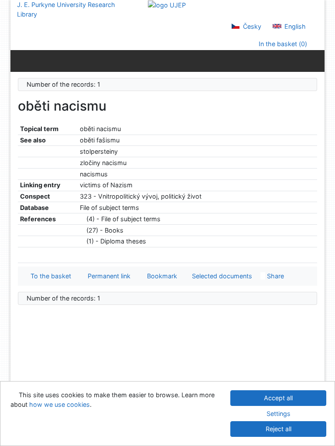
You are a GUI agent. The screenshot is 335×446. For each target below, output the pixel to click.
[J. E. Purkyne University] (167, 4)
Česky (251, 26)
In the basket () (282, 43)
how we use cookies (59, 404)
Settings (279, 413)
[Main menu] (316, 60)
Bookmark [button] (160, 276)
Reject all (278, 428)
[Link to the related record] (82, 219)
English (294, 26)
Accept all (278, 398)
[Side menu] (18, 60)
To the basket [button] (49, 276)
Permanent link (107, 276)
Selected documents (221, 276)
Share (274, 276)
